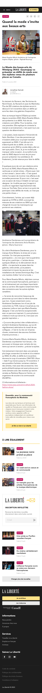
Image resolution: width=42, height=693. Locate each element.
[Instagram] (9, 658)
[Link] (38, 16)
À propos (5, 626)
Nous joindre (6, 620)
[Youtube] (14, 658)
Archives (5, 645)
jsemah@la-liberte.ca (15, 93)
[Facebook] (4, 658)
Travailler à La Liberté (9, 638)
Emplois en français (9, 641)
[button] (4, 9)
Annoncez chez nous (9, 623)
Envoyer (33, 520)
